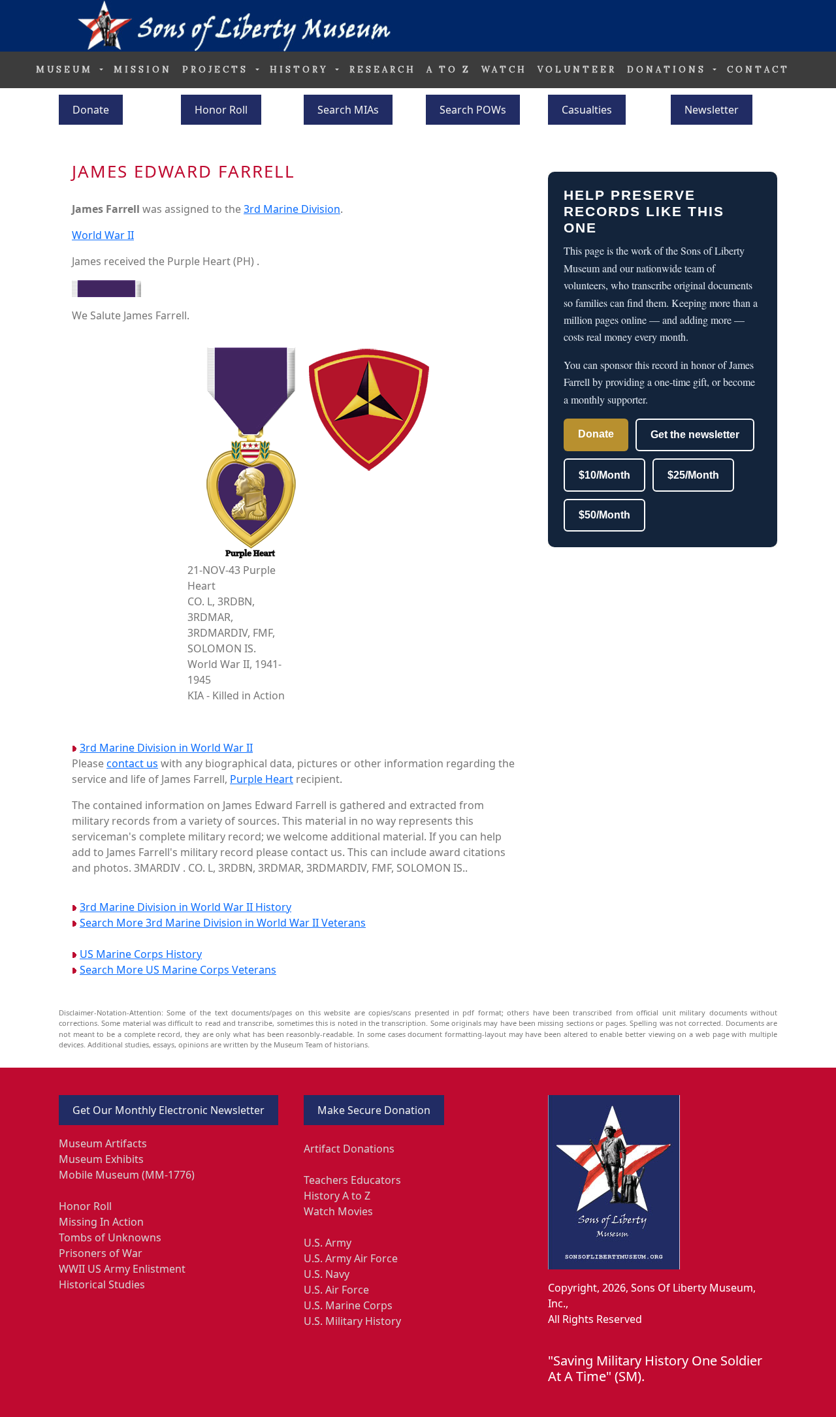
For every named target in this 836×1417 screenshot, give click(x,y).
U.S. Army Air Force (351, 1258)
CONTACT (758, 69)
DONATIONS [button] (669, 69)
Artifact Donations (349, 1148)
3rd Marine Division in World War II (166, 747)
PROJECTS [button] (217, 69)
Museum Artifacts (103, 1143)
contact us (132, 763)
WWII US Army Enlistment (122, 1269)
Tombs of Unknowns (110, 1237)
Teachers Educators (352, 1180)
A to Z (448, 69)
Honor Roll (221, 110)
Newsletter (711, 110)
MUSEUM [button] (66, 69)
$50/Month (604, 514)
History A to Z (337, 1195)
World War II (103, 235)
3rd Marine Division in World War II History (185, 907)
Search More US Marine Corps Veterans (178, 970)
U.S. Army (327, 1242)
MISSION (143, 69)
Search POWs (473, 110)
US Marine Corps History (141, 954)
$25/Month (693, 475)
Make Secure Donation (373, 1110)
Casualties (587, 110)
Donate (90, 110)
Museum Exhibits (101, 1159)
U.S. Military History (352, 1321)
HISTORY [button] (301, 69)
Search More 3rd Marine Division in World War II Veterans (223, 922)
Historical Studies (102, 1284)
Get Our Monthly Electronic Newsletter (168, 1110)
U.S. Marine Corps (348, 1305)
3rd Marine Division (292, 209)
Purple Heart (261, 779)
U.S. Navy (326, 1274)
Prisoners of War (100, 1253)
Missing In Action (101, 1222)
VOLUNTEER (577, 69)
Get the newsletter (695, 434)
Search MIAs (348, 110)
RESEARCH (382, 69)
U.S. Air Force (336, 1289)
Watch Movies (338, 1211)
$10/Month (604, 475)
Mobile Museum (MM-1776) (127, 1175)
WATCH (504, 69)
